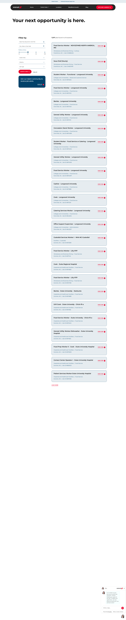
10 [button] (19, 54)
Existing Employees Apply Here (68, 1)
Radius (22, 50)
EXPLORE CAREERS (103, 7)
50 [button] (36, 54)
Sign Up (39, 85)
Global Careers (55, 1)
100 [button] (45, 54)
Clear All (35, 72)
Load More (55, 385)
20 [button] (28, 54)
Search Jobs (24, 71)
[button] (43, 46)
